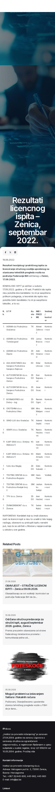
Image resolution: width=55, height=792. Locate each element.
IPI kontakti (44, 6)
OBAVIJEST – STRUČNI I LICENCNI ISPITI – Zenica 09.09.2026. (25, 587)
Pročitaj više (29, 751)
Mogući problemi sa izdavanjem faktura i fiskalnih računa (24, 695)
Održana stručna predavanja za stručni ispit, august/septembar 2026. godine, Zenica (24, 623)
